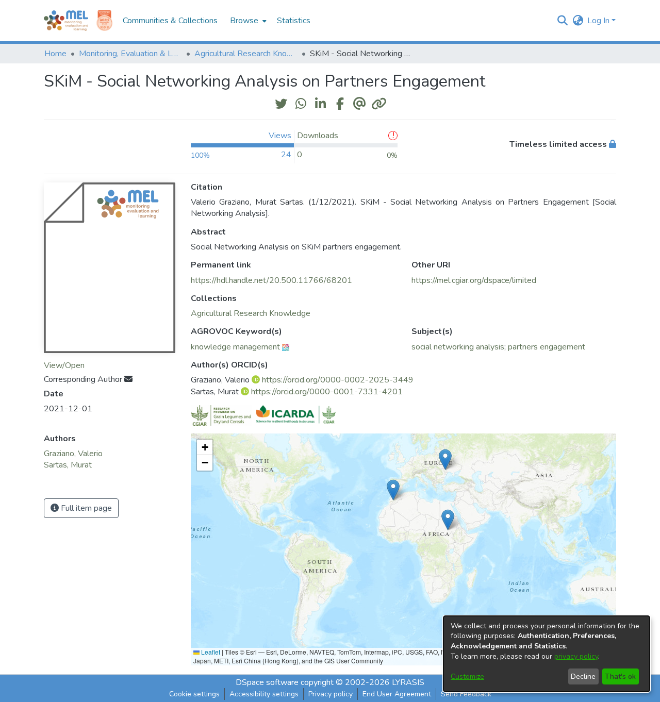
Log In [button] (599, 20)
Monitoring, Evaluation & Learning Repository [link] (130, 53)
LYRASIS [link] (408, 682)
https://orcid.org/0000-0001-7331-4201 (327, 391)
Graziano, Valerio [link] (73, 453)
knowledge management (235, 347)
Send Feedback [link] (466, 694)
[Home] (66, 20)
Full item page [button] (85, 508)
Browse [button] (244, 20)
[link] (250, 313)
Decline (583, 676)
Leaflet (210, 651)
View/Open (64, 365)
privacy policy (576, 656)
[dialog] (546, 654)
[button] (562, 20)
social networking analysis (457, 347)
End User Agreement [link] (396, 694)
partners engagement (546, 347)
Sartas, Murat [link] (68, 465)
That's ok (620, 676)
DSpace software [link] (267, 682)
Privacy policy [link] (330, 694)
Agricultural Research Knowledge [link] (246, 53)
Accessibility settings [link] (264, 694)
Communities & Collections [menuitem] (170, 20)
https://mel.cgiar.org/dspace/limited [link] (473, 280)
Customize (467, 676)
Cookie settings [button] (194, 694)
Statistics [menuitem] (293, 20)
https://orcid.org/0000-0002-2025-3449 (338, 380)
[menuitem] (247, 20)
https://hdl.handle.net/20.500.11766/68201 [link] (271, 280)
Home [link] (55, 53)
